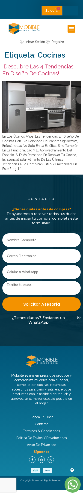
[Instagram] (41, 459)
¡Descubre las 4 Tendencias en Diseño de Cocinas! (38, 70)
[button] (71, 29)
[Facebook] (32, 459)
